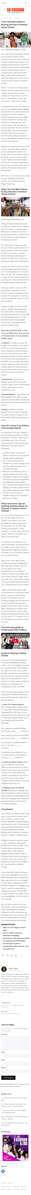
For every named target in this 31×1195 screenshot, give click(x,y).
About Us (10, 1189)
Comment (4, 1034)
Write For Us (24, 1189)
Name (3, 1052)
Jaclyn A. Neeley (13, 968)
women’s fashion (22, 109)
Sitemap (3, 1189)
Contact (17, 1189)
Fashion (18, 18)
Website (3, 1068)
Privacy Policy (16, 1186)
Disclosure (24, 1186)
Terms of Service (5, 1186)
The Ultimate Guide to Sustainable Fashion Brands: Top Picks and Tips (15, 946)
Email (3, 1060)
